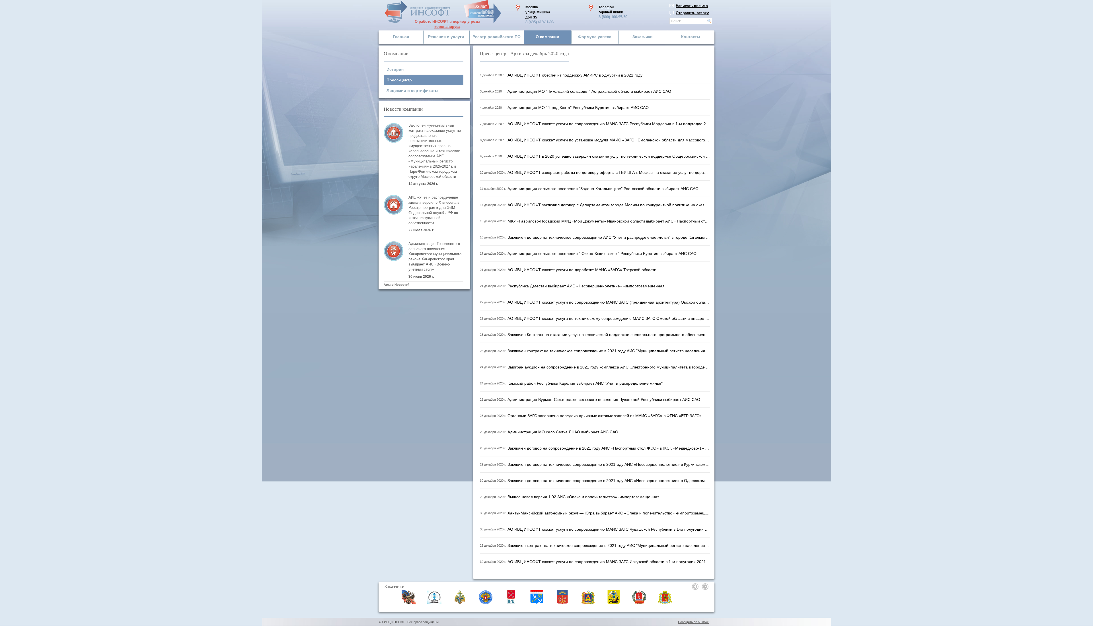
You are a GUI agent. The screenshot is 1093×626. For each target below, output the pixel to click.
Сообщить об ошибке (693, 622)
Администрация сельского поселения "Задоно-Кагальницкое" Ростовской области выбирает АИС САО (603, 188)
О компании (547, 36)
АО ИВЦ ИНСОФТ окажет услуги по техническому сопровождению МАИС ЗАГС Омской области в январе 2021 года (609, 318)
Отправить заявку (692, 13)
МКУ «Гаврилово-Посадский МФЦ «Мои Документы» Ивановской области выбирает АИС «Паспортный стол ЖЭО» (609, 221)
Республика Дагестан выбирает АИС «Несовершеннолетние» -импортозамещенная (586, 286)
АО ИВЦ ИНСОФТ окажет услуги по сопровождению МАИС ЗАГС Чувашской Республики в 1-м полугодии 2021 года (609, 529)
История (395, 69)
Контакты (690, 36)
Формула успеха (594, 36)
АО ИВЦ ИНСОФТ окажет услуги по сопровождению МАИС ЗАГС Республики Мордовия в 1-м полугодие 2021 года (609, 124)
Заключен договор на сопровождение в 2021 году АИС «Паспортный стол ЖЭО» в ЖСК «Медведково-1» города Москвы (609, 448)
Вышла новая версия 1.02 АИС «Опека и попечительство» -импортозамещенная (584, 497)
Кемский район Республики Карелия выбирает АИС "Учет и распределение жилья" (585, 383)
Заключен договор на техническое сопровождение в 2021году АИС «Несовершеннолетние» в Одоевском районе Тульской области (609, 480)
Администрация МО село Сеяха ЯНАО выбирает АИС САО (563, 432)
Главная (401, 36)
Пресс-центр (399, 80)
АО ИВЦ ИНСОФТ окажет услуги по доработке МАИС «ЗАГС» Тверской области (582, 269)
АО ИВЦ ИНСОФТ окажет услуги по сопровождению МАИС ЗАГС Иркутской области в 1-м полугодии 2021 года (609, 561)
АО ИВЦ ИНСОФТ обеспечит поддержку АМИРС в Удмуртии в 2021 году (575, 75)
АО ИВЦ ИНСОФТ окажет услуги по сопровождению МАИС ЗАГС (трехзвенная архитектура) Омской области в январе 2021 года (609, 302)
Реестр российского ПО (496, 36)
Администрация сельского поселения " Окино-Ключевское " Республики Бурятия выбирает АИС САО (602, 253)
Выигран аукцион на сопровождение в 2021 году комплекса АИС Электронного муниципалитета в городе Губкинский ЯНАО (609, 367)
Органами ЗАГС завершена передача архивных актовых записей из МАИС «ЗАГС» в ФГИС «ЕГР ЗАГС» (605, 415)
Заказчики (642, 36)
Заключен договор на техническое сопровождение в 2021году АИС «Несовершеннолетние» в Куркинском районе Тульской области (609, 464)
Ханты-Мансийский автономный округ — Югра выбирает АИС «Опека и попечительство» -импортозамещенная (609, 513)
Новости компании (403, 109)
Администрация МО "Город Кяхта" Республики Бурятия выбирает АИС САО (578, 107)
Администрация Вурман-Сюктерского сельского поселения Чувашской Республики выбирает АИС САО (604, 399)
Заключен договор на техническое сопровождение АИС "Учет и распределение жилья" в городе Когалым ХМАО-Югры (609, 237)
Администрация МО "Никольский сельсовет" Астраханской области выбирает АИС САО (589, 91)
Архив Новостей (397, 284)
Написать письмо (692, 6)
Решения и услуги (446, 36)
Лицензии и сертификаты (412, 90)
